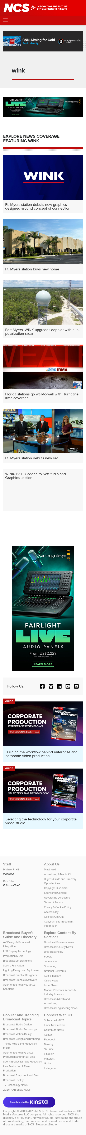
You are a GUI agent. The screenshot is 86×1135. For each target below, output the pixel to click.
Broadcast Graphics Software (20, 980)
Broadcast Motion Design (17, 1034)
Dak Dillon (9, 881)
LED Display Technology (17, 951)
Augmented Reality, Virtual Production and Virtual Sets (19, 1055)
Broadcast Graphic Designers (20, 975)
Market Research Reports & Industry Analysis (60, 992)
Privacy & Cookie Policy (57, 907)
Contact (48, 1035)
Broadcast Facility (13, 1080)
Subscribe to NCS (54, 1020)
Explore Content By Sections (60, 935)
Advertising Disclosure (57, 898)
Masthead (50, 869)
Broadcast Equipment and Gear (21, 1075)
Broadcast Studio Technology (20, 1029)
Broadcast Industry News (58, 947)
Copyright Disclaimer (56, 888)
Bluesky (48, 1044)
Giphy (47, 1063)
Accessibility (51, 912)
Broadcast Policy (53, 952)
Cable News (51, 980)
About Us (52, 864)
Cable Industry (52, 976)
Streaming (50, 966)
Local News (51, 985)
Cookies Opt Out (54, 917)
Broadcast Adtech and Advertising (57, 1001)
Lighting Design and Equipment (21, 970)
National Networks (55, 971)
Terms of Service (53, 902)
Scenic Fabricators (13, 966)
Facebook (50, 1039)
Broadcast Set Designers (17, 961)
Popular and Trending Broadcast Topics (21, 1017)
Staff (7, 864)
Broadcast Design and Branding (21, 1039)
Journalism (50, 961)
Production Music (13, 956)
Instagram (50, 1068)
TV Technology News (15, 1085)
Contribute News (54, 1030)
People (48, 957)
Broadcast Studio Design (17, 1024)
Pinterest (49, 1059)
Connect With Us (58, 1015)
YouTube (49, 1049)
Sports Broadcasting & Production (22, 1062)
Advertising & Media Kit (57, 874)
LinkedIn (49, 1054)
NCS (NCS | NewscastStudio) (53, 1111)
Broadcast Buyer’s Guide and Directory (20, 935)
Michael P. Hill (11, 869)
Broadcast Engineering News (60, 1008)
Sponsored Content (55, 893)
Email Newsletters (54, 1025)
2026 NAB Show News (16, 1090)
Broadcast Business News (59, 942)
